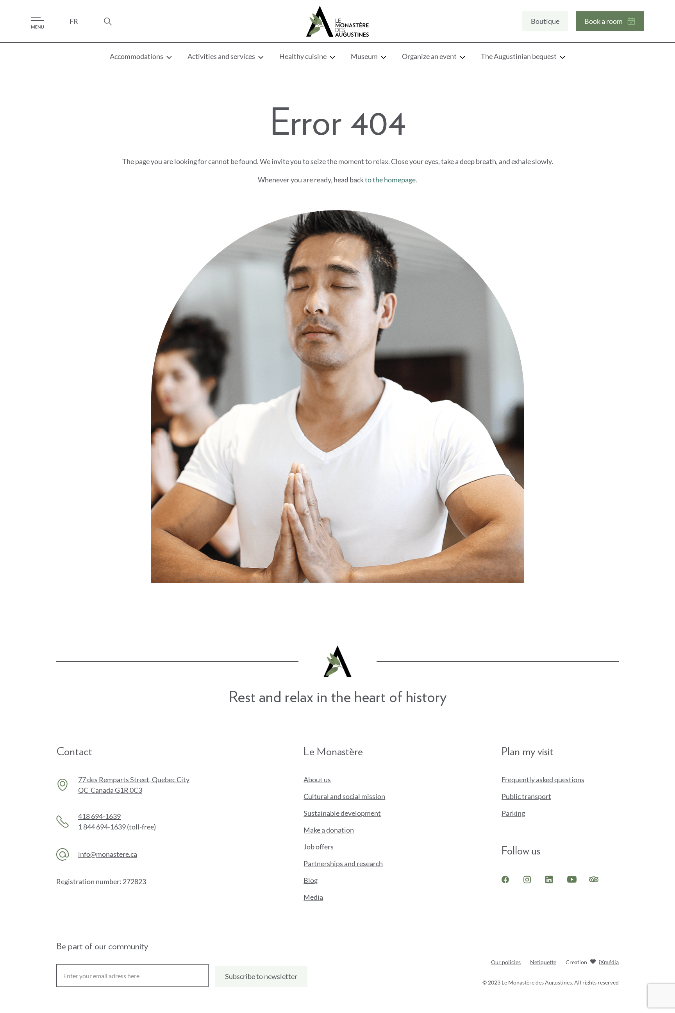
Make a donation (342, 830)
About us (317, 779)
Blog (311, 880)
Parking (513, 813)
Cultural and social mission (344, 796)
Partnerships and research (343, 863)
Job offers (319, 846)
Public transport (526, 796)
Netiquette (543, 962)
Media (313, 897)
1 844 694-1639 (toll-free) (117, 826)
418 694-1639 (99, 816)
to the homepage (390, 179)
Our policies (506, 962)
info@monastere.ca (107, 854)
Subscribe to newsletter (261, 976)
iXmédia (609, 962)
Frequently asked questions (543, 779)
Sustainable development (342, 813)
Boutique (545, 21)
